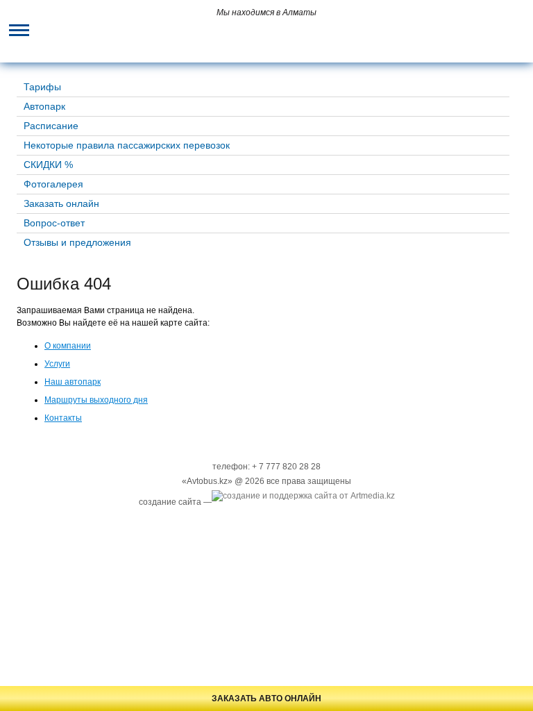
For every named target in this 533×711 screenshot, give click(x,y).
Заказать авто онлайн (266, 698)
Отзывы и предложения (77, 242)
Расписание (51, 125)
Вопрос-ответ (54, 222)
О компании (67, 346)
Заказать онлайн (61, 203)
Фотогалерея (53, 184)
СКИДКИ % (48, 164)
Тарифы (42, 86)
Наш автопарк (72, 382)
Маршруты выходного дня (96, 400)
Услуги (57, 364)
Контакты (63, 418)
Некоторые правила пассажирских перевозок (127, 145)
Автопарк (44, 106)
